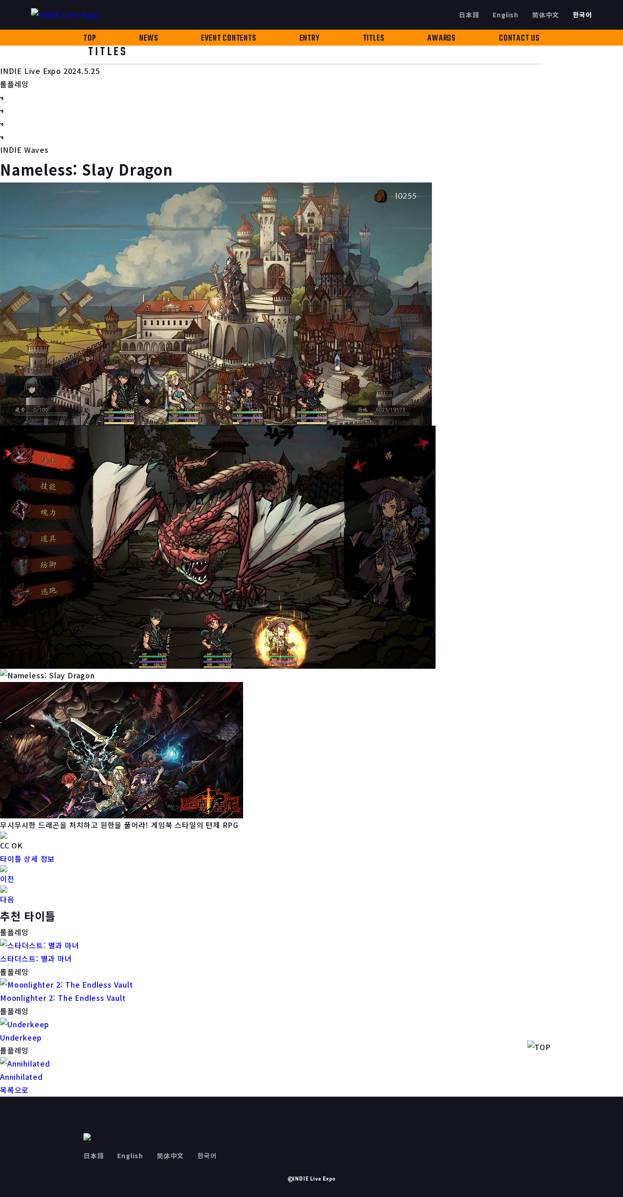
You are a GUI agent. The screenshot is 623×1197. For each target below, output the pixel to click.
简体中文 (545, 14)
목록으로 (14, 1089)
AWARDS (441, 38)
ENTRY (310, 38)
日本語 (469, 14)
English (506, 14)
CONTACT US (519, 38)
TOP (89, 38)
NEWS (148, 38)
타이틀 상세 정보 (27, 858)
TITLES (373, 38)
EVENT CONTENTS (228, 38)
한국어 (582, 14)
